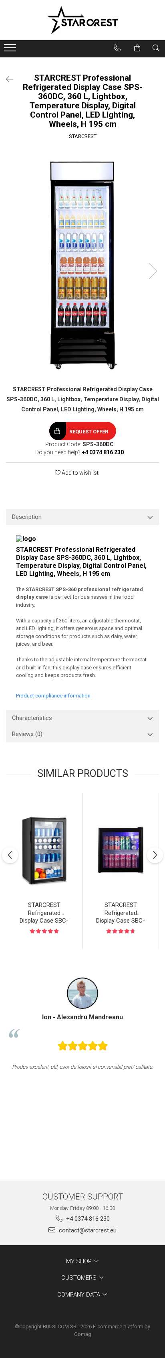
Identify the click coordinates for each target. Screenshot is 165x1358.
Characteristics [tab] (32, 718)
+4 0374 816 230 (87, 1218)
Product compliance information (53, 696)
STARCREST (83, 136)
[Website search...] (156, 48)
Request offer (88, 432)
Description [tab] (27, 516)
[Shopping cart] (137, 48)
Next (152, 271)
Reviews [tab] (27, 734)
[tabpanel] (82, 262)
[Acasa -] (82, 20)
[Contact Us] (117, 48)
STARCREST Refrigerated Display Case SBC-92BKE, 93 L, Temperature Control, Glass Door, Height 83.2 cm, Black (44, 913)
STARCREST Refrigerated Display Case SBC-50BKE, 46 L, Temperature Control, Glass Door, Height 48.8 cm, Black (120, 913)
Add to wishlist (79, 473)
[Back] (6, 79)
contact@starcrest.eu (87, 1230)
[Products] (11, 50)
